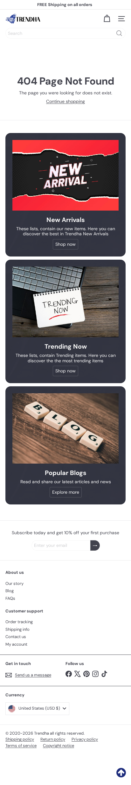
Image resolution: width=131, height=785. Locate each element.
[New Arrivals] (65, 175)
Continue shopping (65, 101)
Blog (9, 590)
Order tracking (19, 621)
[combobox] (65, 33)
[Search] (119, 33)
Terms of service (21, 745)
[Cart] (107, 18)
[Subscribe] (95, 545)
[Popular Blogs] (65, 428)
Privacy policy (85, 739)
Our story (14, 583)
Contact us (15, 636)
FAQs (10, 598)
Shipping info (17, 629)
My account (16, 644)
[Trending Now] (65, 302)
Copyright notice (58, 745)
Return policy (52, 739)
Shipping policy (19, 739)
